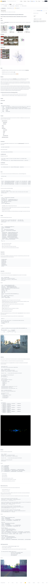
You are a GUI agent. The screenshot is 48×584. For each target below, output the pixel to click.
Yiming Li (2, 16)
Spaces (29, 1)
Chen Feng (25, 16)
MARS (10, 4)
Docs (36, 1)
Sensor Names (5, 129)
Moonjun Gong (11, 16)
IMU (3, 134)
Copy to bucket (39, 10)
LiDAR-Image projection (5, 137)
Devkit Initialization (4, 120)
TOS (8, 582)
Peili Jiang (22, 16)
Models (21, 1)
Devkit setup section (21, 143)
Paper (1, 18)
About (17, 582)
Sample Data (3, 128)
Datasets (25, 1)
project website (6, 22)
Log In (43, 1)
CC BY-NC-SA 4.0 (3, 100)
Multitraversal (5, 122)
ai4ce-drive (7, 4)
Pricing (39, 1)
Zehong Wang (18, 16)
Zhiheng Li (4, 16)
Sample (3, 126)
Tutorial (2, 20)
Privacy (12, 582)
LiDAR (4, 132)
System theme (3, 582)
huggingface (27, 70)
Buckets (32, 1)
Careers (21, 582)
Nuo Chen (7, 16)
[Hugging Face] (25, 582)
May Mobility (15, 78)
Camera (4, 131)
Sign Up (46, 1)
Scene (3, 125)
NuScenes (13, 92)
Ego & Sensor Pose (5, 135)
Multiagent (4, 123)
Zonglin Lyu (14, 16)
